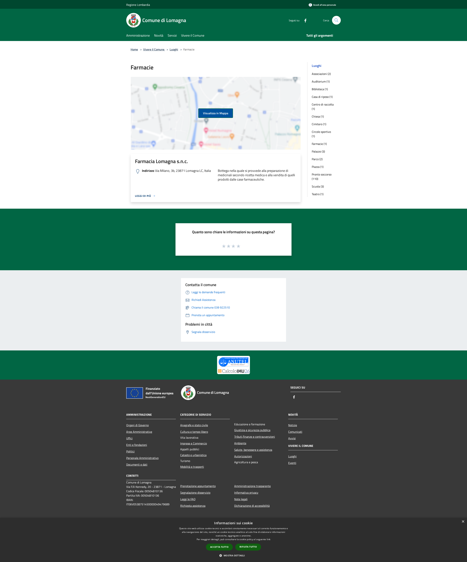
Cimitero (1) (319, 124)
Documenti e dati (136, 464)
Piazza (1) (317, 167)
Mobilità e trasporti (192, 467)
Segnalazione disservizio (195, 492)
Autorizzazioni (243, 456)
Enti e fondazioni (136, 445)
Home (134, 49)
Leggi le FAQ (188, 499)
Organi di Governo (137, 425)
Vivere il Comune (154, 49)
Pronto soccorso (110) (321, 176)
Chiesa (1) (318, 116)
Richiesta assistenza (192, 506)
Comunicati (295, 432)
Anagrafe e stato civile (194, 425)
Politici (130, 451)
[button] (233, 555)
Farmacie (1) (319, 144)
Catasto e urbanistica (193, 455)
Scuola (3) (318, 186)
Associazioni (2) (321, 74)
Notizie (292, 425)
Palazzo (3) (318, 151)
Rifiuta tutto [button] (248, 546)
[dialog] (233, 540)
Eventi (292, 463)
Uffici (129, 438)
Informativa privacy (246, 492)
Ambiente (240, 443)
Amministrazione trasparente (252, 486)
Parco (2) (317, 159)
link (268, 539)
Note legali (241, 499)
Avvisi (292, 438)
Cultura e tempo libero (194, 432)
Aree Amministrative (139, 432)
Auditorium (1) (321, 81)
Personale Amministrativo (142, 458)
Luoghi (174, 49)
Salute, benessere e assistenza (253, 450)
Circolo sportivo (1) (321, 134)
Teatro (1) (317, 194)
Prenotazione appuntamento (198, 486)
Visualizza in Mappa (215, 113)
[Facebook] (304, 20)
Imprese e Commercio (193, 443)
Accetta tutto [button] (219, 547)
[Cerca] (336, 20)
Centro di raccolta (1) (323, 106)
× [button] (463, 521)
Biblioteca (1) (320, 89)
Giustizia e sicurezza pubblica (252, 430)
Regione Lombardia (138, 5)
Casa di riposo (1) (322, 97)
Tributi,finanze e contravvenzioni (254, 436)
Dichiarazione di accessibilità (252, 506)
